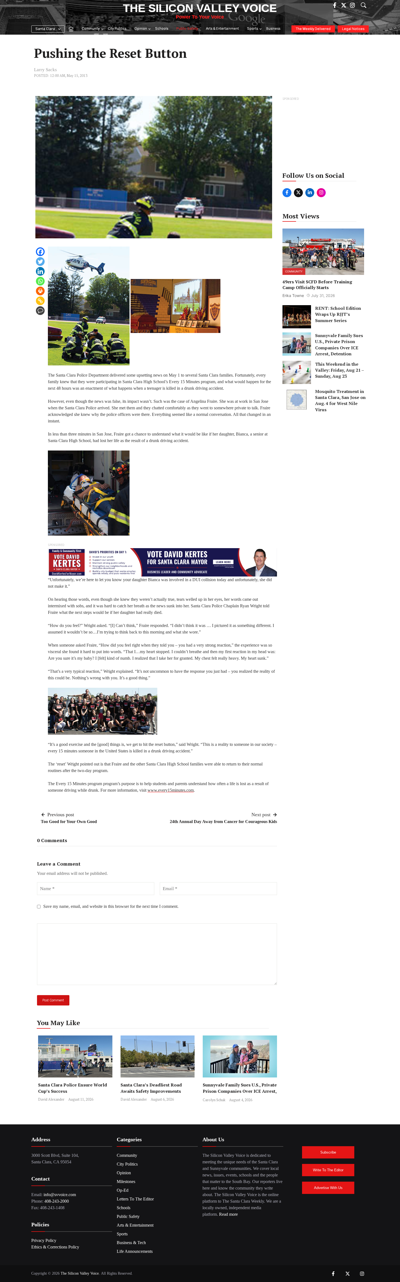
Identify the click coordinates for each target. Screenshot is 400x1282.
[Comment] (40, 310)
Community (91, 29)
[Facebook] (40, 251)
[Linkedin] (40, 271)
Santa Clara (45, 29)
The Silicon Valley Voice (200, 8)
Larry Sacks (45, 69)
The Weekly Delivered (313, 29)
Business (273, 29)
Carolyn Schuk (214, 1099)
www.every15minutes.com (170, 790)
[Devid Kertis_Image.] (162, 562)
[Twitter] (40, 261)
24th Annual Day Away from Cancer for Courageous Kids (223, 821)
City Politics (117, 29)
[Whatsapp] (40, 281)
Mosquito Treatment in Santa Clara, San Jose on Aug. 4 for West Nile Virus (340, 400)
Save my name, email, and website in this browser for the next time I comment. (111, 906)
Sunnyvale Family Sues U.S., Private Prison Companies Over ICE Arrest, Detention (240, 1091)
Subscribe (328, 1152)
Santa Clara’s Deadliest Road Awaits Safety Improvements (151, 1088)
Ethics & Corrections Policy (55, 1247)
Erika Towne (293, 295)
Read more (228, 1214)
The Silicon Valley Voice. (80, 1273)
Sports (252, 29)
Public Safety (187, 29)
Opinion (140, 29)
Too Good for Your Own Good (69, 821)
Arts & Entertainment (222, 29)
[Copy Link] (40, 300)
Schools (161, 29)
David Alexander (51, 1099)
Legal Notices (353, 29)
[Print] (40, 291)
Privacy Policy (43, 1240)
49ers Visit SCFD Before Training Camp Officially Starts (317, 284)
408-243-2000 (56, 1201)
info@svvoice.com (60, 1194)
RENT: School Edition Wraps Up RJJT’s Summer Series (338, 314)
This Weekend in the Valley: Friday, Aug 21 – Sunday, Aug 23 (339, 370)
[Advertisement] (323, 136)
